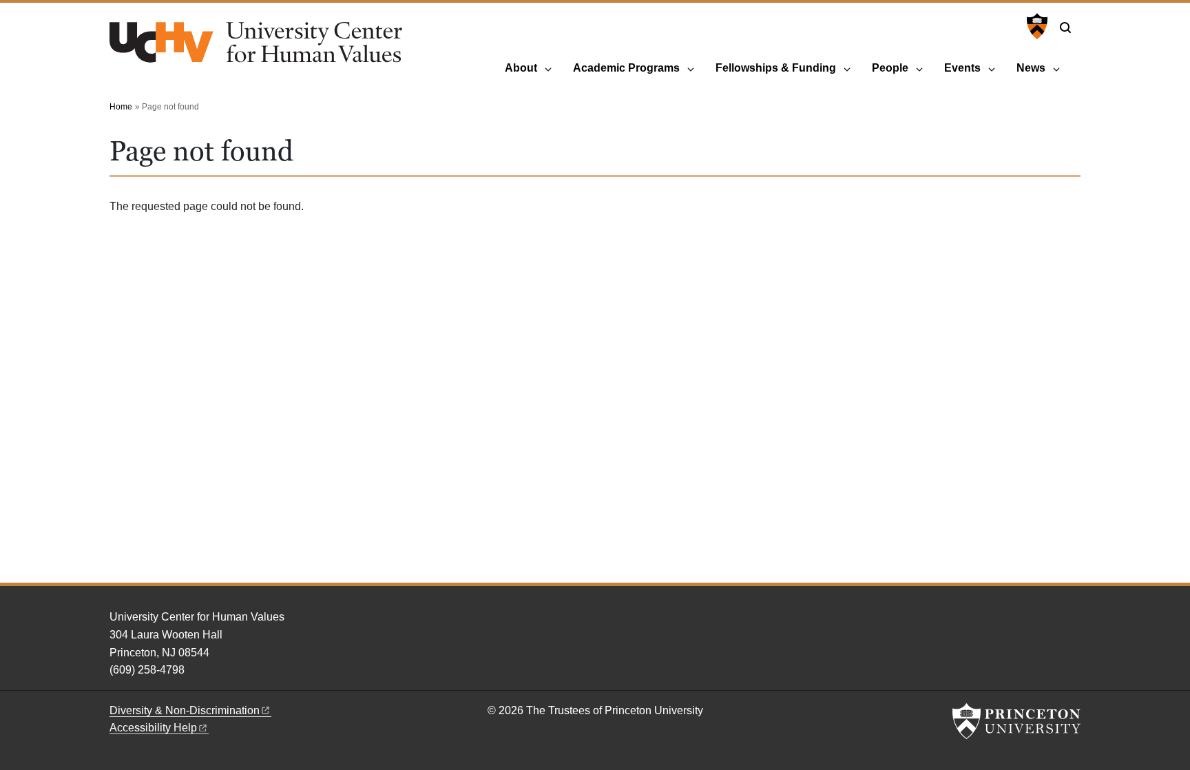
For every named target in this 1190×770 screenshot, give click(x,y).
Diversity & (184, 710)
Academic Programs (626, 68)
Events (962, 68)
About (521, 68)
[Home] (255, 48)
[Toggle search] (1065, 27)
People (890, 68)
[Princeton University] (1035, 26)
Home (120, 107)
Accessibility (153, 727)
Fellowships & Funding (776, 68)
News (1030, 68)
